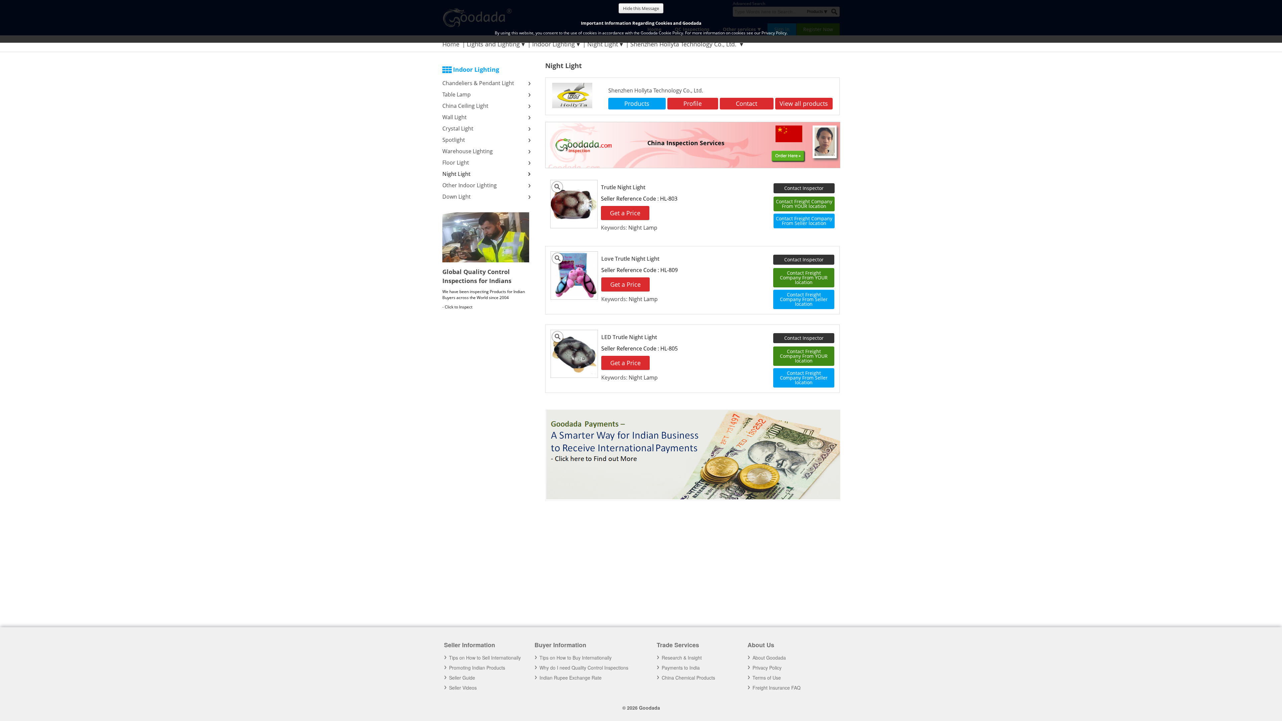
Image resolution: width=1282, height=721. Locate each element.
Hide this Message (641, 8)
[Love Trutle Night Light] (574, 296)
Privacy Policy (767, 667)
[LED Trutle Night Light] (574, 374)
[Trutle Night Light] (574, 224)
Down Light (456, 196)
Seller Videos (463, 687)
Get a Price (625, 213)
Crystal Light (458, 128)
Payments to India (681, 667)
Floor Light (455, 162)
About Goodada (769, 657)
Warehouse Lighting (467, 151)
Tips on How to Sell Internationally (485, 657)
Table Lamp (456, 94)
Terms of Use (767, 677)
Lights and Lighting (493, 44)
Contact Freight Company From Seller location (804, 220)
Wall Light (454, 117)
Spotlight (453, 140)
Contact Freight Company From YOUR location (804, 203)
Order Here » (788, 156)
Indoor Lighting (553, 44)
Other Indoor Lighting (469, 185)
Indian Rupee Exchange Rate (571, 677)
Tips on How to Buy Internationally (576, 657)
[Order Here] (580, 140)
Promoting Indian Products (477, 667)
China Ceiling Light (466, 105)
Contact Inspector (804, 188)
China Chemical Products (688, 677)
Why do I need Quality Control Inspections (584, 667)
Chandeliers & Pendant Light (478, 83)
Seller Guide (462, 677)
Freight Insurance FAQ (777, 687)
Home (450, 44)
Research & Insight (682, 657)
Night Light (602, 44)
